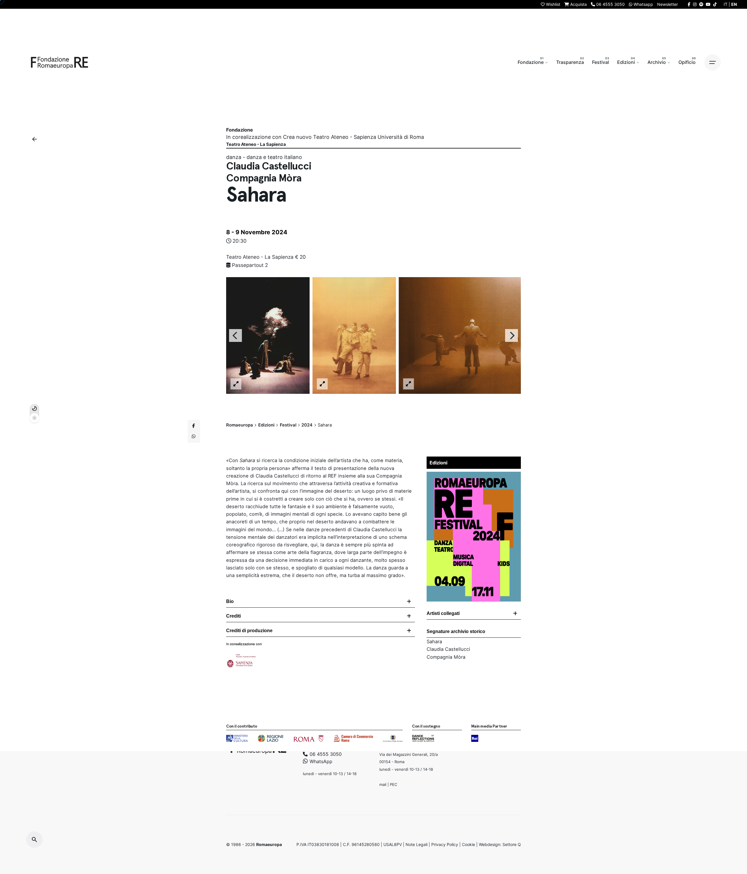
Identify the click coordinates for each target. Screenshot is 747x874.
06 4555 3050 (325, 754)
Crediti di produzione (249, 630)
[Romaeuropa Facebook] (689, 4)
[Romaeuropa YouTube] (708, 4)
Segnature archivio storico (456, 631)
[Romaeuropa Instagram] (695, 4)
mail (382, 784)
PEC (393, 784)
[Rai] (474, 738)
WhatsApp (320, 761)
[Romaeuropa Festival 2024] (474, 475)
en (734, 4)
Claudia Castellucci (448, 649)
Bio (230, 601)
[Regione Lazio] (270, 738)
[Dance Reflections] (423, 738)
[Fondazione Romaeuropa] (59, 62)
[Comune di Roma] (309, 738)
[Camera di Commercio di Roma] (353, 738)
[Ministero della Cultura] (237, 738)
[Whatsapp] (194, 436)
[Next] (511, 335)
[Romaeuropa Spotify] (701, 4)
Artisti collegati (443, 613)
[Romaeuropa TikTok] (715, 4)
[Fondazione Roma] (393, 738)
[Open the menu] (712, 62)
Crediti (233, 615)
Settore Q (511, 844)
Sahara (434, 641)
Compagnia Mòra (446, 657)
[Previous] (235, 335)
